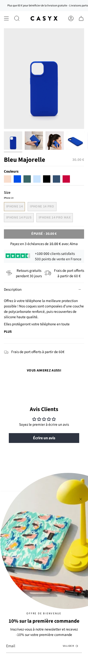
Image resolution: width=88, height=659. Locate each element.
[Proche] (80, 499)
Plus (8, 332)
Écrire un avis (44, 438)
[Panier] (81, 18)
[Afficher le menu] (6, 18)
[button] (17, 18)
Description (13, 289)
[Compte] (71, 18)
